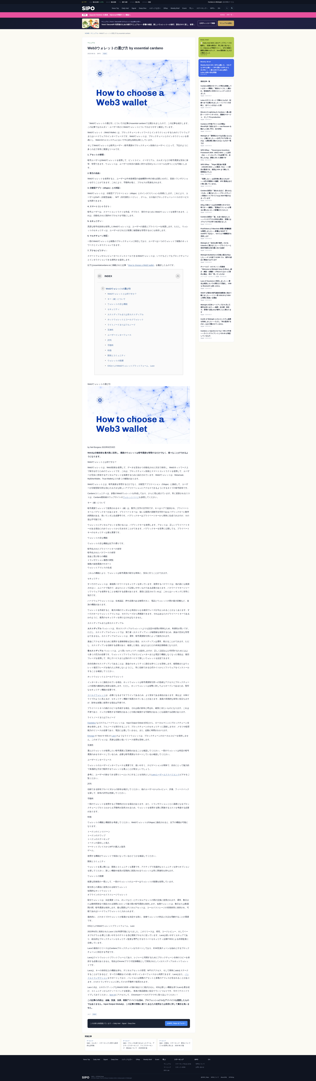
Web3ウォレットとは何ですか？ (122, 294)
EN (219, 8)
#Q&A (104, 53)
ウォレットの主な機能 (118, 304)
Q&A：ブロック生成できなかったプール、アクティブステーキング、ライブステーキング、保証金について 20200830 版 (138, 1044)
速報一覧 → (230, 15)
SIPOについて (200, 1064)
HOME (87, 33)
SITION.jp (231, 1077)
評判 (109, 340)
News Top (115, 8)
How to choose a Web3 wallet (141, 265)
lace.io (112, 995)
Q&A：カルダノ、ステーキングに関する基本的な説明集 (102, 1043)
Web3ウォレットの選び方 (118, 288)
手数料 (110, 345)
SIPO (212, 8)
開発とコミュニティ (117, 356)
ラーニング (167, 1067)
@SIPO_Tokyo (205, 1077)
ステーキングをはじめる (183, 1064)
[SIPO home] (88, 8)
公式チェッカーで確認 (207, 23)
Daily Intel (125, 8)
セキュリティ (114, 309)
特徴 (109, 350)
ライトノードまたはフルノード (122, 325)
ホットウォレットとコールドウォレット (126, 320)
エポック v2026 (180, 1067)
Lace (114, 736)
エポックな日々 (155, 8)
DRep (166, 8)
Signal (134, 8)
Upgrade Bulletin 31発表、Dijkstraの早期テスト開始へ (110, 15)
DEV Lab (166, 1070)
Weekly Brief (175, 8)
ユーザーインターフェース (119, 335)
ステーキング (201, 8)
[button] (177, 276)
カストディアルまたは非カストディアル (126, 315)
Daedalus (92, 723)
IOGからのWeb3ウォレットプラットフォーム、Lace (131, 366)
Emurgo (91, 736)
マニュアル (94, 33)
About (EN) (224, 1077)
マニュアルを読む (226, 23)
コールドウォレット (97, 695)
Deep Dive (142, 8)
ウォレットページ (131, 497)
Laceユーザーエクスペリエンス (165, 775)
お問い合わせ (200, 1067)
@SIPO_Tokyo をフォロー (176, 1023)
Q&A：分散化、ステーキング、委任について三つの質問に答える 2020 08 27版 (174, 1043)
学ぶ (191, 8)
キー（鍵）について (116, 299)
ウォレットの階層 (115, 361)
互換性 (110, 330)
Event (184, 8)
